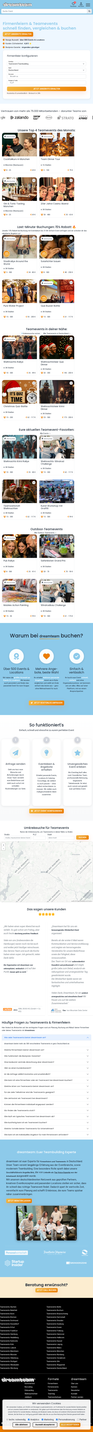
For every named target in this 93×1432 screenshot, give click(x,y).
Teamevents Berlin (53, 1307)
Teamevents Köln (7, 1344)
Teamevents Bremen (8, 1317)
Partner (83, 1419)
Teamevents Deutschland (56, 1368)
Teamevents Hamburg (9, 1334)
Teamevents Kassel (54, 1341)
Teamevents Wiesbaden (9, 1365)
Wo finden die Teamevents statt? (19, 1110)
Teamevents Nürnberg (55, 1354)
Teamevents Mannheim (9, 1351)
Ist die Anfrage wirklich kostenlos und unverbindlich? (27, 1074)
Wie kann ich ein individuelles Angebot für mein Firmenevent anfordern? (36, 1134)
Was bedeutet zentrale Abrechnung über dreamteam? (29, 1062)
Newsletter (75, 1390)
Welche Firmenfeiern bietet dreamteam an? (24, 1050)
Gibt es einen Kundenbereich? (17, 1068)
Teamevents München (55, 1351)
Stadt (49, 834)
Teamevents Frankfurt (9, 1331)
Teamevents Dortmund (9, 1320)
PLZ (34, 834)
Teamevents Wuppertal (55, 1365)
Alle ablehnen (21, 1424)
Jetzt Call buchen (46, 1290)
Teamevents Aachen (8, 1307)
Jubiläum (28, 1397)
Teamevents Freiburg (54, 1331)
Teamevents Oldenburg (9, 1358)
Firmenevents (53, 1387)
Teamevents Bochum (54, 1310)
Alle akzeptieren (70, 1424)
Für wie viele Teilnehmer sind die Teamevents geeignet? (29, 1092)
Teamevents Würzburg (9, 1368)
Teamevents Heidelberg (9, 1337)
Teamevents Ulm (53, 1361)
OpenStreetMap (81, 901)
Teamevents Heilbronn (55, 1337)
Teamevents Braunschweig (57, 1314)
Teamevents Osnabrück (55, 1358)
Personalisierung (66, 1419)
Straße (7, 834)
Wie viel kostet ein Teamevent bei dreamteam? (26, 1098)
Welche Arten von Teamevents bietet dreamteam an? (29, 1086)
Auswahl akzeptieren (45, 1424)
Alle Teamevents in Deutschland (56, 333)
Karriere (74, 1387)
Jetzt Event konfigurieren (48, 811)
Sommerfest (30, 1383)
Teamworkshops (54, 1397)
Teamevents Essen (54, 1327)
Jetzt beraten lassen (19, 1201)
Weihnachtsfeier (31, 1394)
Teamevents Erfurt (7, 1327)
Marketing (49, 1419)
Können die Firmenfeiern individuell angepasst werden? (29, 1104)
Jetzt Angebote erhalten (18, 34)
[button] (3, 845)
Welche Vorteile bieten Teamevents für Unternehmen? (29, 1128)
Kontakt (74, 1394)
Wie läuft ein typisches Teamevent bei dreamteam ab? (29, 1116)
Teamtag (51, 1394)
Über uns (74, 1383)
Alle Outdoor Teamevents (44, 533)
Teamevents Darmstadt (55, 1317)
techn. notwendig (17, 1419)
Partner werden (77, 1397)
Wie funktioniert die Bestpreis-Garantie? (22, 1056)
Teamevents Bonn (7, 1314)
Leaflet (73, 901)
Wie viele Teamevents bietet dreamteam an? (25, 1037)
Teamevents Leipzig (54, 1344)
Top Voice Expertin (62, 1172)
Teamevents (53, 1390)
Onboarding (29, 1390)
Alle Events (44, 433)
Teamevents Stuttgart (8, 1361)
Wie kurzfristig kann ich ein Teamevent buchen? (25, 1122)
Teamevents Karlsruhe (9, 1341)
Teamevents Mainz (54, 1348)
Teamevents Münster (8, 1354)
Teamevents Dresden (54, 1320)
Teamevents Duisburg (55, 1324)
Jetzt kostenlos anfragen (47, 703)
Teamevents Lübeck (8, 1348)
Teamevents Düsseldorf (9, 1324)
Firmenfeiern (53, 1383)
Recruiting (28, 1387)
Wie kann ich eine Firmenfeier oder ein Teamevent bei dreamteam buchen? (38, 1080)
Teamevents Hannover (55, 1334)
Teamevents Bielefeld (8, 1310)
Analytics (34, 1419)
